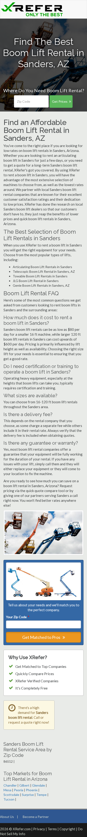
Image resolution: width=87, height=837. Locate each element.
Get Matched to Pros (41, 637)
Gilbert (24, 785)
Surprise (28, 795)
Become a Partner (36, 817)
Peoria (18, 790)
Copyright (67, 829)
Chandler (10, 785)
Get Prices (60, 101)
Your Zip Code (17, 617)
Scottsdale (11, 795)
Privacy (39, 829)
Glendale (38, 785)
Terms (52, 829)
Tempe (41, 795)
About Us (7, 817)
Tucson (8, 799)
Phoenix (32, 790)
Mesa (7, 790)
